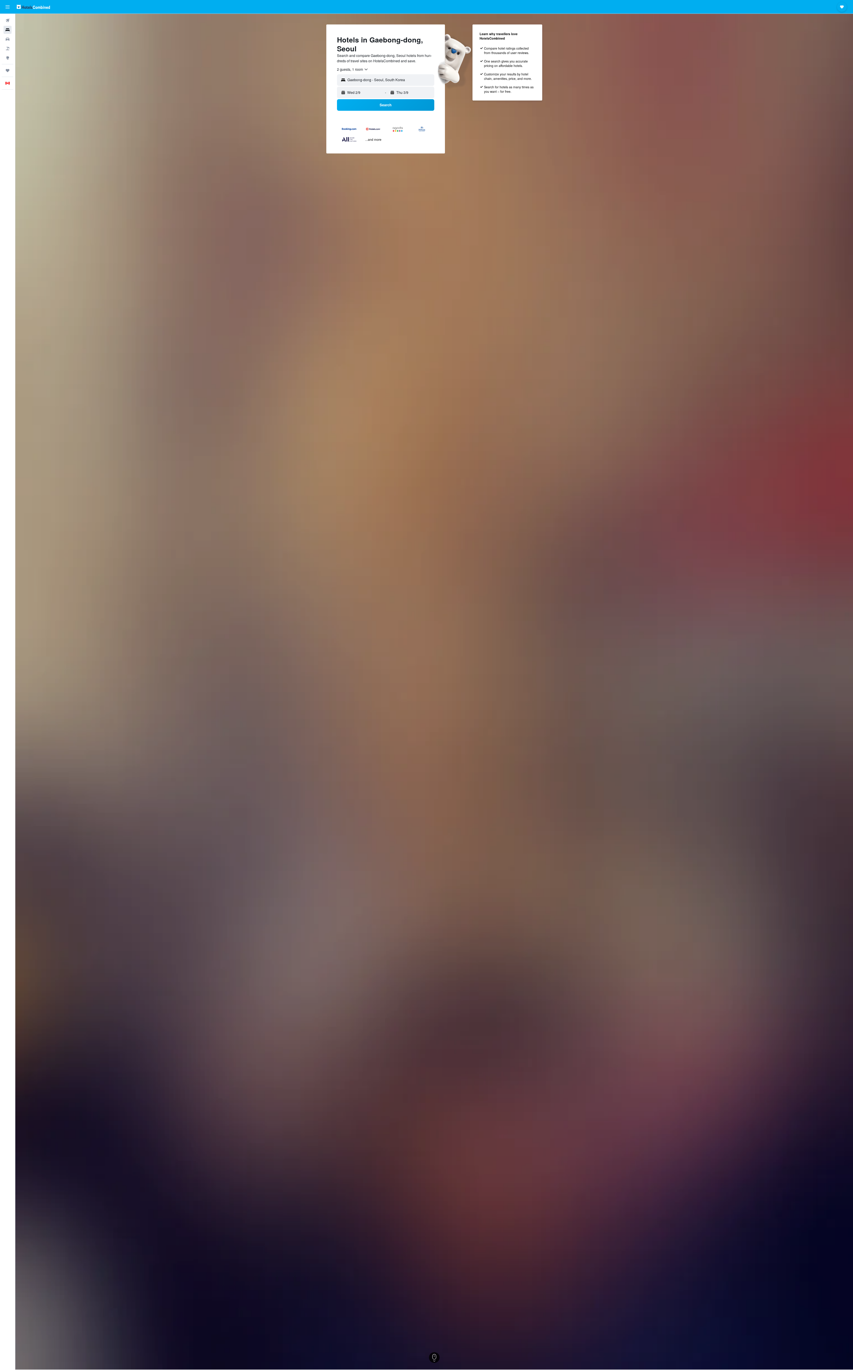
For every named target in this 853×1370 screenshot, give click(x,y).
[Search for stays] (7, 29)
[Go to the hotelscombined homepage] (33, 7)
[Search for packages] (7, 48)
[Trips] (7, 70)
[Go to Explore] (7, 57)
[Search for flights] (7, 20)
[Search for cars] (7, 39)
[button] (7, 7)
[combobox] (352, 69)
